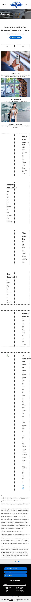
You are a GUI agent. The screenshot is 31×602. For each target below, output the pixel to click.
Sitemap (11, 599)
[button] (6, 4)
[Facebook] (12, 561)
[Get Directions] (4, 4)
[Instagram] (15, 561)
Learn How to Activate (15, 37)
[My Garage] (26, 4)
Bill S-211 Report (12, 600)
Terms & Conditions (18, 599)
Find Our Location (11, 572)
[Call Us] (2, 4)
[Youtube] (18, 561)
